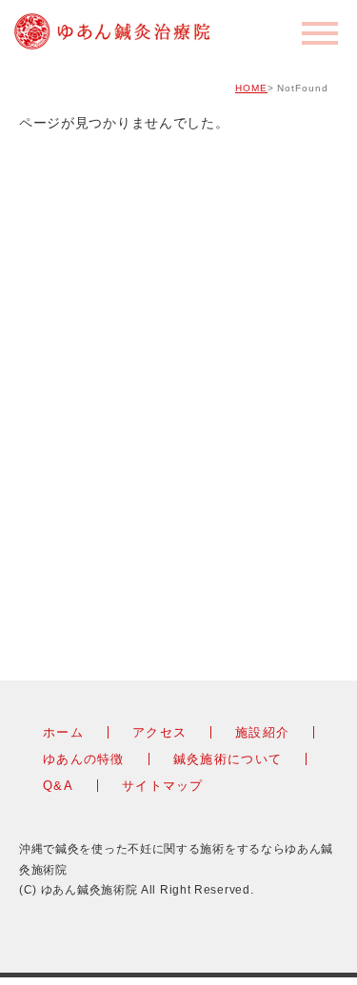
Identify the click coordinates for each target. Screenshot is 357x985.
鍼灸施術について (227, 759)
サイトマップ (163, 785)
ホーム (63, 732)
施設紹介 (262, 732)
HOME (251, 88)
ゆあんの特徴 (84, 759)
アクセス (159, 732)
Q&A (58, 785)
